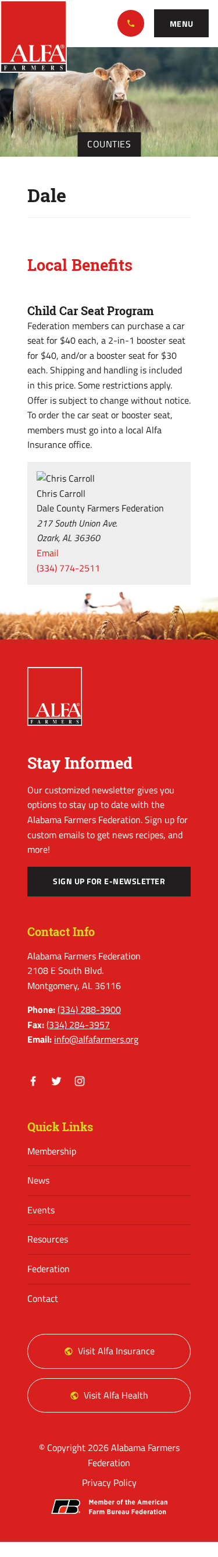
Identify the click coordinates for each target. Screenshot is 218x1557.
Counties (109, 144)
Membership (51, 1151)
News (38, 1180)
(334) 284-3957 (78, 1025)
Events (41, 1210)
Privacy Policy (109, 1482)
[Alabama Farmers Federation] (54, 696)
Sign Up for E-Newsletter (109, 881)
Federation (48, 1269)
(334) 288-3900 (131, 23)
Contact (42, 1298)
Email (48, 553)
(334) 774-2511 (68, 568)
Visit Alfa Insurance (116, 1351)
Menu (182, 23)
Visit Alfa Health (116, 1395)
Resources (47, 1239)
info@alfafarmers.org (96, 1039)
